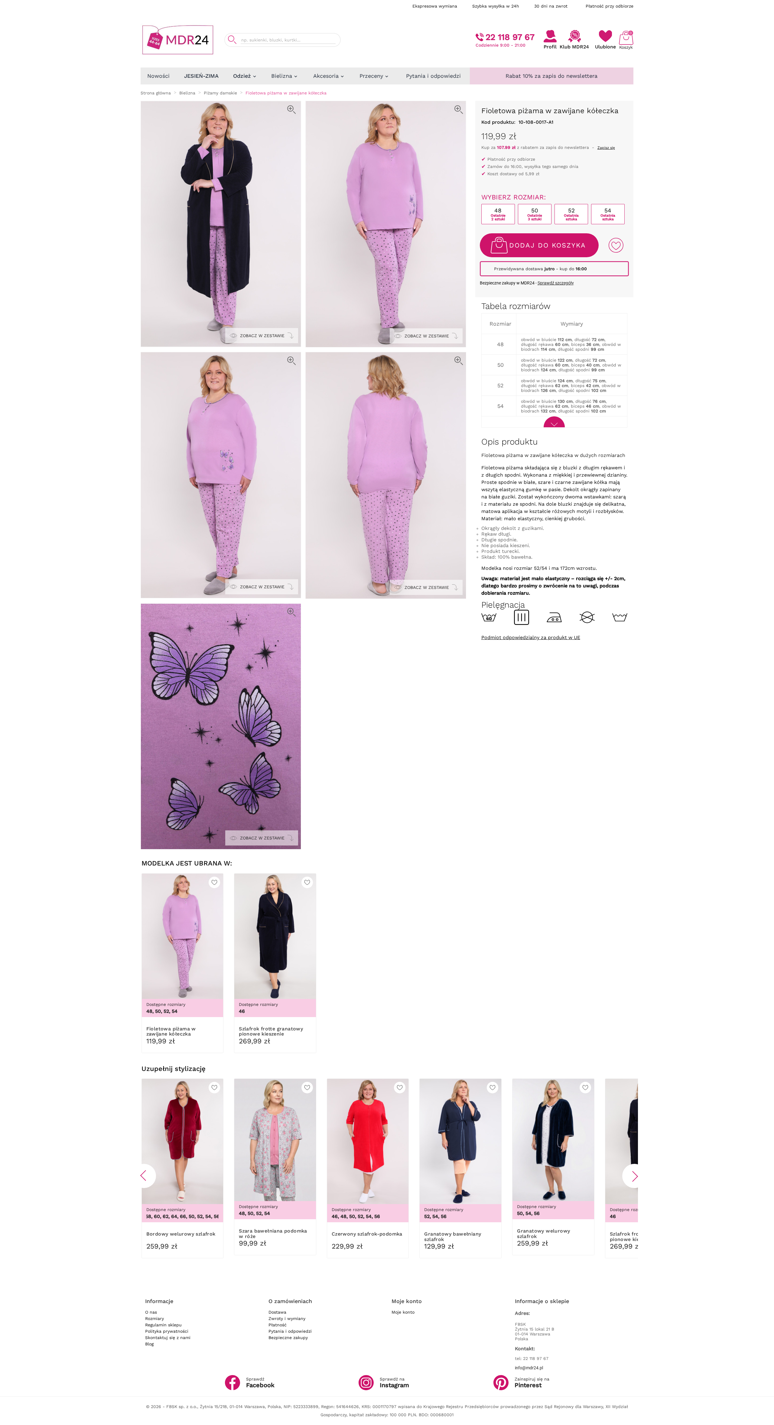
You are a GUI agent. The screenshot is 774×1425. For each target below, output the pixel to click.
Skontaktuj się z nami (167, 1337)
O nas (151, 1312)
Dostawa (277, 1312)
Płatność (277, 1324)
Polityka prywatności (166, 1331)
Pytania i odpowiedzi (290, 1331)
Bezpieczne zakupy (288, 1337)
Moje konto (403, 1312)
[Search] (232, 39)
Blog (149, 1343)
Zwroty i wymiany (286, 1318)
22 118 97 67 (510, 37)
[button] (144, 1176)
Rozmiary (154, 1318)
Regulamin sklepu (163, 1324)
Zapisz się (606, 148)
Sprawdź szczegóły (556, 283)
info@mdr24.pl (529, 1367)
